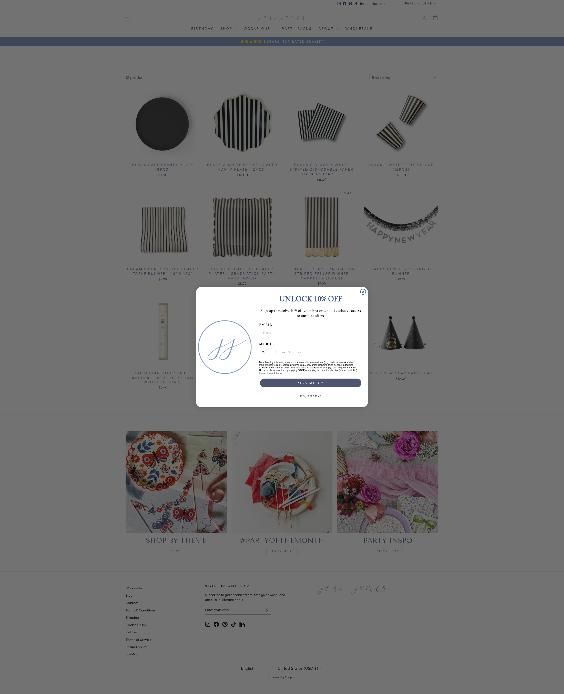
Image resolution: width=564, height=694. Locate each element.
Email (265, 324)
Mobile (267, 344)
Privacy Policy (266, 373)
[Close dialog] (363, 291)
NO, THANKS (311, 396)
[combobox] (266, 352)
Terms (279, 373)
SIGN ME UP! (310, 383)
